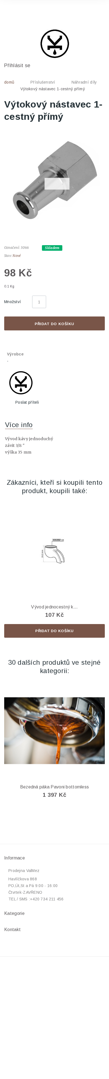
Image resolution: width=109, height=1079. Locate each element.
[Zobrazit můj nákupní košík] (95, 12)
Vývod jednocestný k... (54, 607)
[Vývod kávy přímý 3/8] (54, 181)
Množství (12, 301)
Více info (19, 424)
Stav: (8, 256)
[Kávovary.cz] (54, 43)
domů (9, 82)
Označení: (12, 247)
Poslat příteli (27, 402)
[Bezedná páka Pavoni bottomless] (54, 731)
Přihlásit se (17, 65)
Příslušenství (42, 82)
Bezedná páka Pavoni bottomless (54, 787)
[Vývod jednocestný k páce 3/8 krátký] (54, 551)
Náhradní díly (84, 82)
